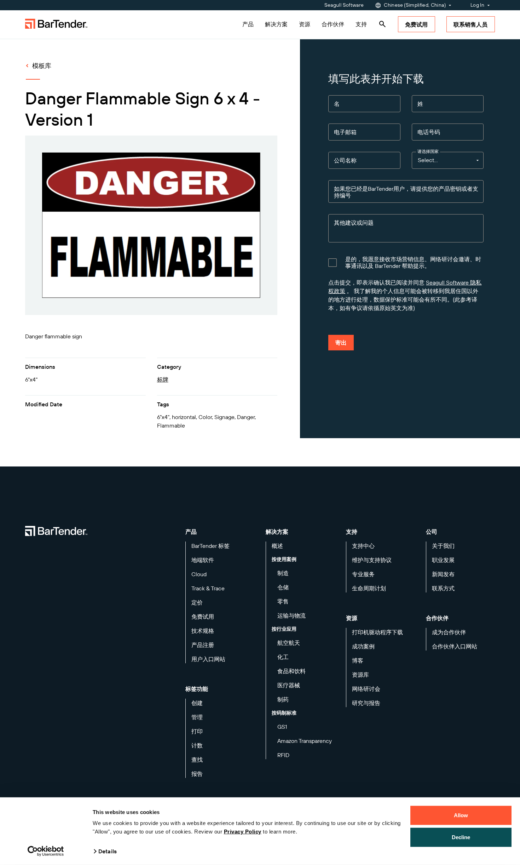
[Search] (382, 24)
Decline (461, 837)
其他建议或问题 (354, 222)
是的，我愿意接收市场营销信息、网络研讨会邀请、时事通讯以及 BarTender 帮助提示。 (413, 262)
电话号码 (428, 132)
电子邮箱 (345, 132)
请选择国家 (428, 151)
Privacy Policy (242, 832)
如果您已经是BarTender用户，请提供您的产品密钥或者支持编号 (406, 192)
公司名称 (345, 160)
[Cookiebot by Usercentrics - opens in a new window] (46, 851)
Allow (461, 815)
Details (107, 851)
